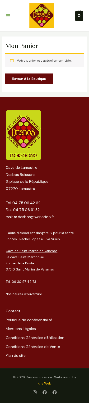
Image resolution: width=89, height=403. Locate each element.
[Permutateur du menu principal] (8, 15)
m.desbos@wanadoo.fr (34, 216)
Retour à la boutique (29, 79)
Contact (13, 310)
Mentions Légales (21, 328)
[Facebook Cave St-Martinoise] (54, 392)
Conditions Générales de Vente (33, 346)
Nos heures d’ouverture (24, 294)
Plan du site (16, 355)
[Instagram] (35, 392)
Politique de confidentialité (29, 319)
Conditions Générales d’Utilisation (35, 337)
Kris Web (44, 383)
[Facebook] (44, 392)
